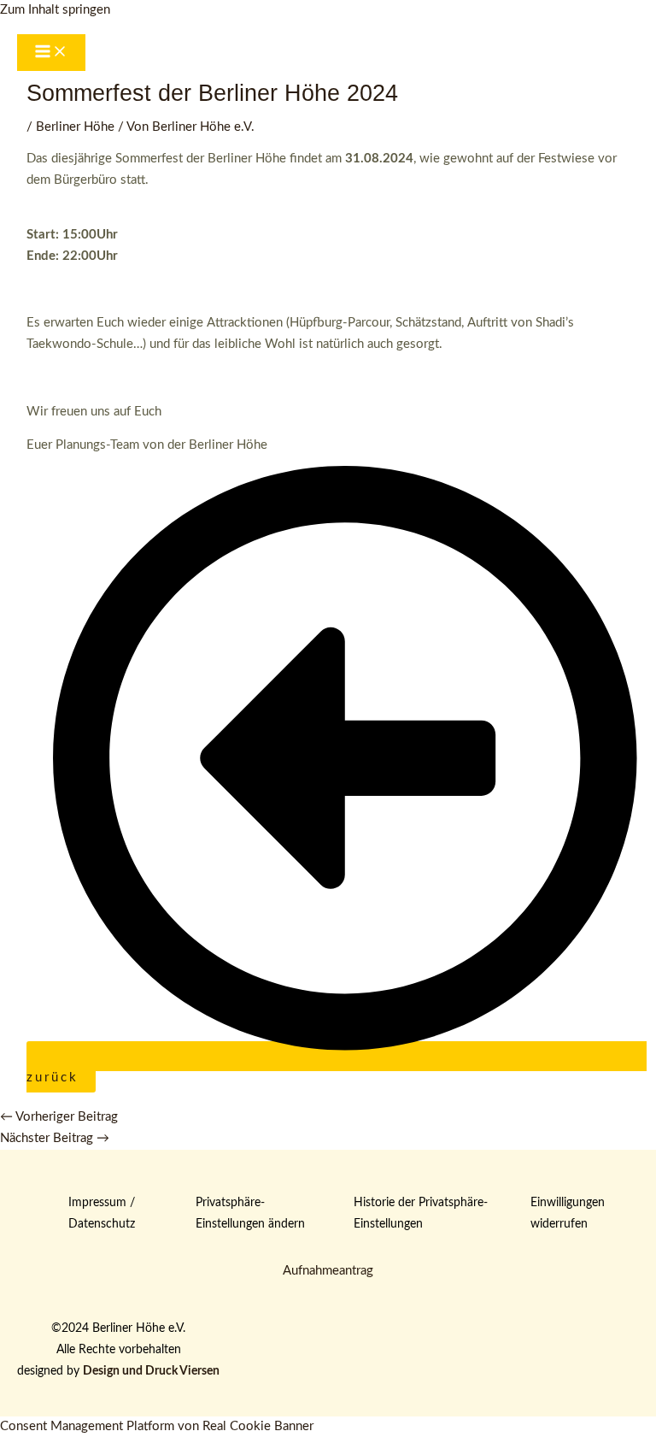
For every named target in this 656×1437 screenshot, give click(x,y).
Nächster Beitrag (54, 1138)
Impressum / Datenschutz (101, 1213)
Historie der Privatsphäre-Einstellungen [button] (421, 1213)
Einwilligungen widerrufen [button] (567, 1213)
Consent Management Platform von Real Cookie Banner (156, 1426)
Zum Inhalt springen (55, 9)
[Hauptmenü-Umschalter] (51, 53)
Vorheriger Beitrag (59, 1116)
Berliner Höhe (75, 127)
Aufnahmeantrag (328, 1270)
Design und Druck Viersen (151, 1371)
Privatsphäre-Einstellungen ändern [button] (250, 1213)
